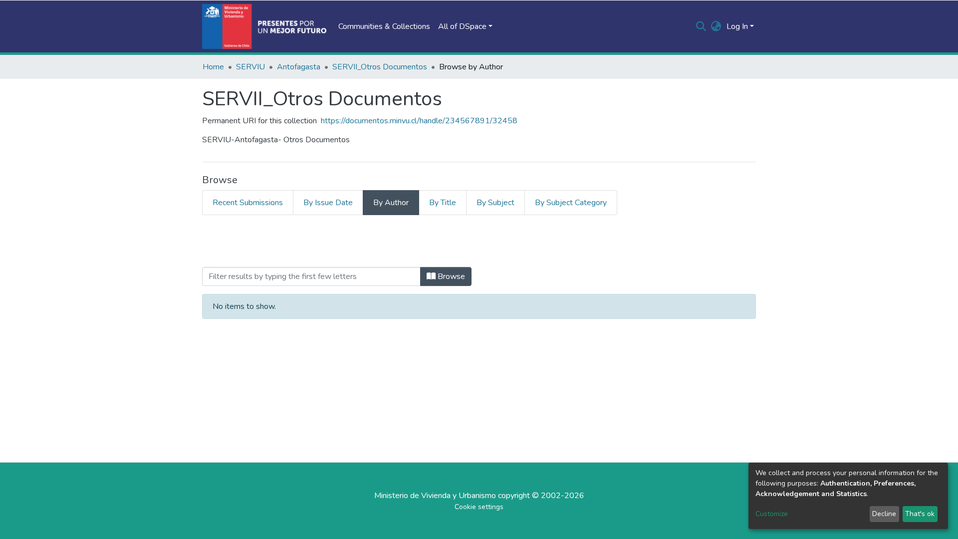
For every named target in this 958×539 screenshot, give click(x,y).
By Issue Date (328, 202)
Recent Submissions (248, 202)
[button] (716, 26)
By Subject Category (571, 202)
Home (213, 66)
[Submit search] (701, 26)
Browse (450, 276)
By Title (442, 202)
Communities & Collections (384, 26)
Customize (771, 514)
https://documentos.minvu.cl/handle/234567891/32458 (419, 120)
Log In (737, 26)
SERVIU (250, 66)
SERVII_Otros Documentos (379, 66)
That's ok (920, 514)
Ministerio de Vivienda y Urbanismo (435, 495)
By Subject (495, 202)
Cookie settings (479, 507)
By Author (391, 202)
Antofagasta (298, 66)
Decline (884, 514)
